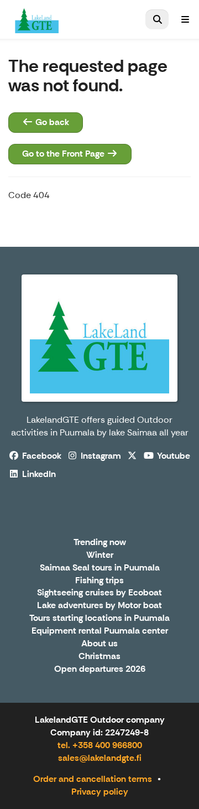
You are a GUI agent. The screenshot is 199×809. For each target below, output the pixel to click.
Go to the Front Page (64, 153)
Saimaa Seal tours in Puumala (100, 568)
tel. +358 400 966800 (99, 745)
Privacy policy (99, 791)
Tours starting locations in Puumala (99, 618)
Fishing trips (99, 580)
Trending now (100, 542)
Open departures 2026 (99, 669)
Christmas (99, 656)
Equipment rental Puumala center (100, 631)
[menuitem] (157, 19)
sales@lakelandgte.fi (100, 758)
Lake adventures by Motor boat (99, 605)
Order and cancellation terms (92, 779)
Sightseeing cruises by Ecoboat (99, 593)
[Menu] (185, 19)
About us (99, 644)
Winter (99, 555)
